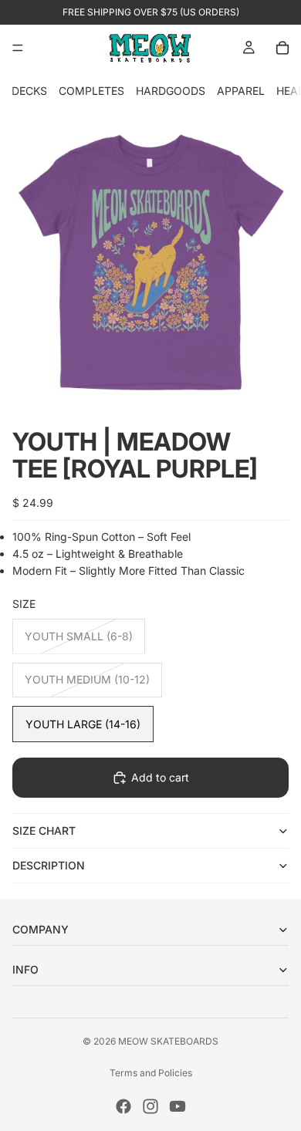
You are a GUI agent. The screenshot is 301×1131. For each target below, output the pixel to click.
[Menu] (18, 48)
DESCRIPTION (48, 865)
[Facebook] (123, 1106)
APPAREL (241, 90)
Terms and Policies (151, 1073)
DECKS (29, 90)
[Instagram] (150, 1106)
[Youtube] (177, 1106)
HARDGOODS (170, 90)
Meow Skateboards (168, 1041)
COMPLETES (91, 90)
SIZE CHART (44, 830)
